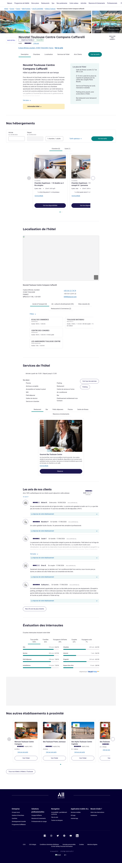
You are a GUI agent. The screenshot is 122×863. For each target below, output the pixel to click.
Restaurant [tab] (37, 409)
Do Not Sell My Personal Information (62, 846)
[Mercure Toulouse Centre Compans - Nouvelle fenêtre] (26, 730)
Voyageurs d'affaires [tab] (60, 641)
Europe (12, 8)
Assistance (94, 815)
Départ (31, 133)
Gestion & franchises (18, 815)
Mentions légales (92, 844)
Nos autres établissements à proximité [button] (35, 713)
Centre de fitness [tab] (82, 409)
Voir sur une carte (22, 752)
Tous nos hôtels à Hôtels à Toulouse (20, 771)
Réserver (60, 471)
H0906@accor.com (70, 297)
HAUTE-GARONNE (37, 8)
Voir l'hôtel (26, 758)
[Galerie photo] (61, 22)
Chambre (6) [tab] (56, 149)
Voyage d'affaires (36, 815)
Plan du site (54, 817)
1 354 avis (36, 43)
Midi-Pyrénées (26, 8)
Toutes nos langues (57, 820)
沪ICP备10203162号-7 (67, 851)
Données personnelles (69, 844)
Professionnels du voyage (39, 821)
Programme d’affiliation (19, 824)
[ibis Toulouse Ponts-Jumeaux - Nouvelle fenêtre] (54, 730)
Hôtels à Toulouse (50, 8)
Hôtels (6, 8)
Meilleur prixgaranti (112, 38)
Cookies (81, 844)
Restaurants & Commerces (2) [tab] (61, 309)
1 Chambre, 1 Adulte (54, 139)
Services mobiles (76, 812)
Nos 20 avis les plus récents (34, 609)
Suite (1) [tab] (67, 149)
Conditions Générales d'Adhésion (49, 844)
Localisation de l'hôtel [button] (39, 229)
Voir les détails (44, 465)
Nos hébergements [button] (20, 123)
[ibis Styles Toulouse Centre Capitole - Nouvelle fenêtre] (82, 730)
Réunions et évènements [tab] (61, 414)
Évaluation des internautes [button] (43, 625)
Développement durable (19, 821)
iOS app (73, 815)
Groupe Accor (16, 812)
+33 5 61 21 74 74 (70, 291)
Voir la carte (59, 48)
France (18, 8)
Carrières (14, 818)
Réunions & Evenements (38, 818)
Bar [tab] (47, 409)
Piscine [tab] (70, 409)
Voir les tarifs (95, 54)
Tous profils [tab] (34, 641)
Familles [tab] (45, 641)
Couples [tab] (74, 641)
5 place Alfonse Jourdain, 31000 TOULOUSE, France (36, 48)
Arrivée (13, 133)
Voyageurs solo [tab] (86, 641)
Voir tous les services (89, 381)
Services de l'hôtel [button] (36, 365)
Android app (74, 818)
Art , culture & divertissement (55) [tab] (62, 304)
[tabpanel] (61, 183)
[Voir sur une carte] (61, 258)
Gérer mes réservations (97, 812)
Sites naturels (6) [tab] (84, 304)
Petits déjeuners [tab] (58, 409)
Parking (85, 387)
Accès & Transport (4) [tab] (39, 304)
